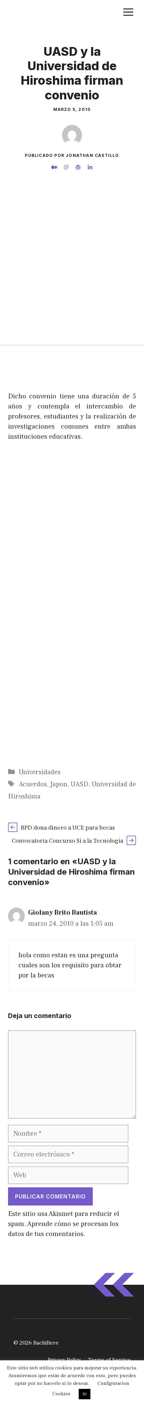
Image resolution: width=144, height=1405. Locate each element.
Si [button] (84, 1394)
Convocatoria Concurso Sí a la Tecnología (67, 841)
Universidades (40, 772)
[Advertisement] (72, 269)
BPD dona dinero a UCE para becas (68, 828)
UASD (79, 784)
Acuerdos (33, 784)
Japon (58, 784)
